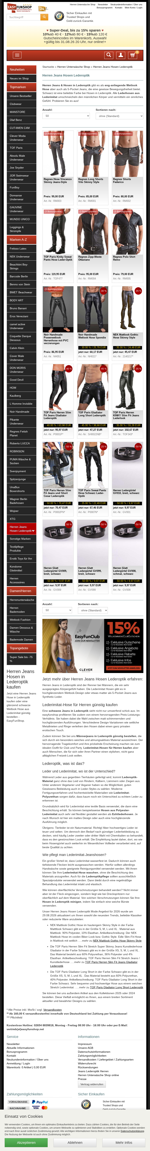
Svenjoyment (18, 471)
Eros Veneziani (19, 316)
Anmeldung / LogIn (18, 1063)
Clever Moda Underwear (18, 137)
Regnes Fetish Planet (19, 433)
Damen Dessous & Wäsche (21, 629)
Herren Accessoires (17, 580)
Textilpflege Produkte (17, 548)
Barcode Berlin (19, 276)
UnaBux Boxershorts (17, 489)
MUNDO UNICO (20, 219)
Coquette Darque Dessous (20, 338)
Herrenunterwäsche (22, 599)
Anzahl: (47, 109)
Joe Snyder (17, 167)
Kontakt (118, 7)
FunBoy (14, 187)
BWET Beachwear (21, 292)
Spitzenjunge (18, 479)
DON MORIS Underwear (18, 369)
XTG (12, 518)
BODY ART (16, 300)
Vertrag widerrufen (91, 1084)
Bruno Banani (18, 308)
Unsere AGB (85, 1047)
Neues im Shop (19, 78)
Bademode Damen (21, 639)
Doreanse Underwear (16, 197)
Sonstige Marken (20, 538)
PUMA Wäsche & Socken (20, 461)
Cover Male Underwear (17, 357)
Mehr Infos (124, 1143)
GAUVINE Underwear (16, 209)
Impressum (85, 1044)
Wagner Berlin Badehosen (18, 500)
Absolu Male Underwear (17, 157)
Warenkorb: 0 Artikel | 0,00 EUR (26, 1067)
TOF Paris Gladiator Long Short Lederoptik (116, 987)
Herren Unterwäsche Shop (82, 4)
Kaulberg (15, 395)
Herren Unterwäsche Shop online (98, 1075)
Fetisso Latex (18, 248)
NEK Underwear (20, 256)
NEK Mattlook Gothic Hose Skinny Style (117, 940)
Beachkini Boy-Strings (19, 266)
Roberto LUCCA (20, 443)
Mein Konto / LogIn (133, 7)
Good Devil (16, 379)
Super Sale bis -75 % (21, 658)
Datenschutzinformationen (94, 1051)
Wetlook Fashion (20, 619)
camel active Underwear (17, 326)
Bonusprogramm (104, 7)
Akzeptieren (26, 1143)
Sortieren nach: (106, 109)
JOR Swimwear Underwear (19, 177)
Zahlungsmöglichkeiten (92, 1055)
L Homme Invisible (21, 403)
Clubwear (15, 103)
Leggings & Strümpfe (17, 229)
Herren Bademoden (17, 609)
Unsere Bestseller (21, 96)
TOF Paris (16, 147)
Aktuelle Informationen (20, 1047)
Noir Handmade (19, 411)
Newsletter (103, 4)
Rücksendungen (88, 1067)
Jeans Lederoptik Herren (93, 1071)
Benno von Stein (20, 284)
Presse (82, 1079)
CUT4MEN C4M (20, 127)
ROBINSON (17, 451)
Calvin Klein (17, 348)
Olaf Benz (16, 119)
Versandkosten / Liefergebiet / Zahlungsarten (106, 1059)
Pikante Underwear (16, 421)
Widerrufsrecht (87, 1063)
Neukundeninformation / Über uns (126, 4)
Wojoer (14, 510)
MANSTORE (17, 111)
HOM (13, 387)
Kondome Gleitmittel (16, 568)
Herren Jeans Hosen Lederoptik (21, 528)
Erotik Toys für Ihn (21, 558)
